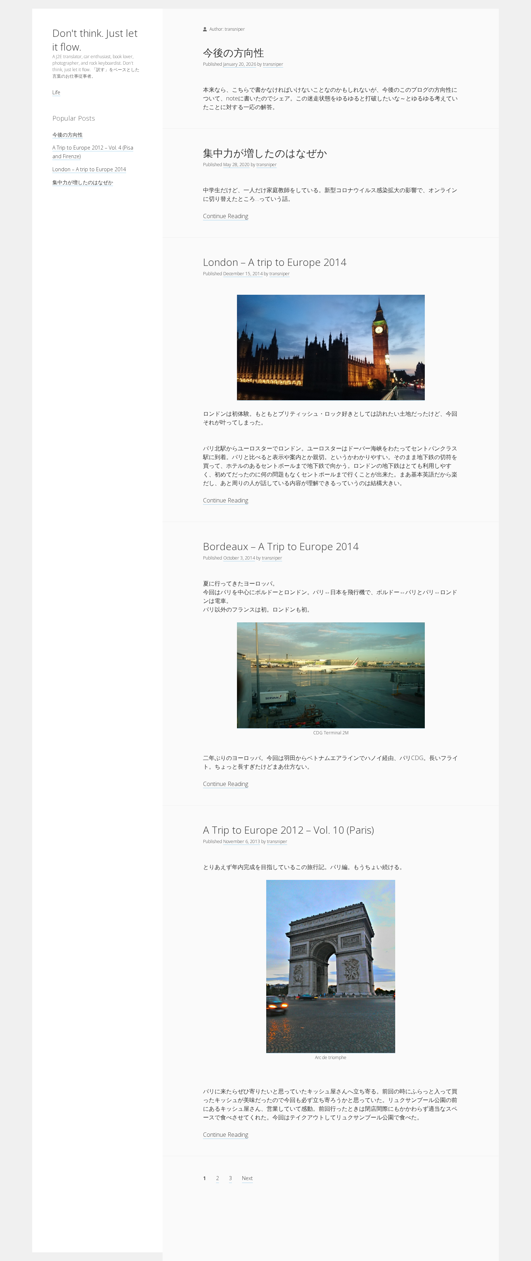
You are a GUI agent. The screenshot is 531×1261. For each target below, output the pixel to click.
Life (56, 92)
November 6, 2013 (241, 841)
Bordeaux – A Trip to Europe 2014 (281, 546)
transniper (273, 64)
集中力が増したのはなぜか (82, 182)
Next (247, 1178)
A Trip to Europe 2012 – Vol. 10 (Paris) (288, 830)
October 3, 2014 (239, 558)
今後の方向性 (67, 134)
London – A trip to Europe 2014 (89, 169)
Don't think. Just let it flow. (95, 39)
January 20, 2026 (239, 64)
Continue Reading (225, 216)
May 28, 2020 (236, 164)
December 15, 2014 (243, 274)
